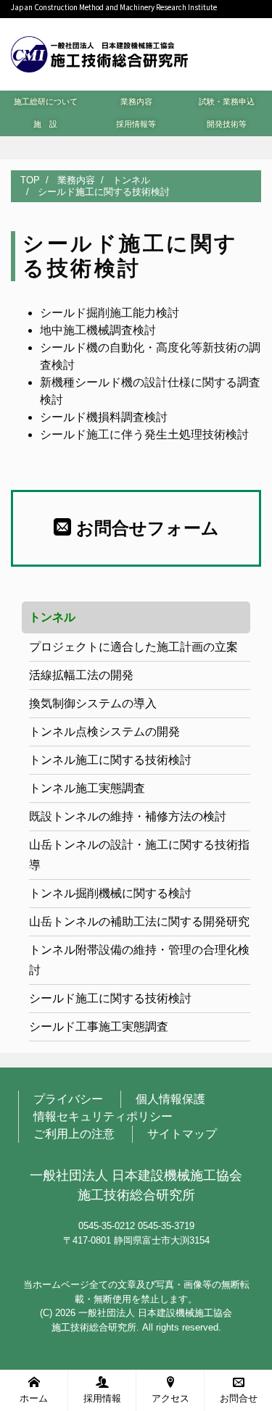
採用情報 (102, 1398)
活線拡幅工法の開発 (81, 675)
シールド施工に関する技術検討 (110, 998)
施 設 (45, 124)
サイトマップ (182, 1134)
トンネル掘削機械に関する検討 (110, 893)
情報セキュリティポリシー (103, 1116)
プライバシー (68, 1099)
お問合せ (238, 1398)
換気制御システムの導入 (93, 703)
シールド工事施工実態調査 (98, 1026)
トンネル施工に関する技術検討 (110, 760)
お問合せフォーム (145, 528)
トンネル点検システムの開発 (104, 731)
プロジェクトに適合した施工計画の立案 (133, 647)
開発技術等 (227, 124)
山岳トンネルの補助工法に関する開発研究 (139, 921)
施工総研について (46, 101)
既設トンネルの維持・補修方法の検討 (127, 816)
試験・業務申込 (227, 101)
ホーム (34, 1398)
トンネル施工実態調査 (87, 788)
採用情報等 (136, 124)
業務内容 (136, 101)
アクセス (170, 1398)
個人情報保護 (170, 1099)
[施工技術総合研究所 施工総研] (99, 52)
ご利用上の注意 (74, 1134)
